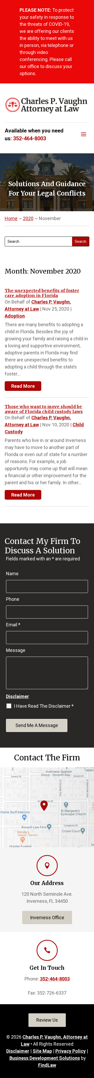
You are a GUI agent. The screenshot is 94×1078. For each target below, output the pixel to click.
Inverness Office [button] (47, 917)
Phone (12, 599)
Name (12, 573)
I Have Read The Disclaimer (44, 706)
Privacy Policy (70, 1051)
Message (15, 650)
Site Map (42, 1051)
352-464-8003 (29, 138)
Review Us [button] (47, 1020)
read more (23, 386)
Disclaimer (17, 696)
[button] (83, 134)
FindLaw (47, 1065)
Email (13, 624)
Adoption (15, 316)
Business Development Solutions (44, 1058)
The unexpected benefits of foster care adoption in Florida (42, 293)
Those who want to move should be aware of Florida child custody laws (44, 409)
